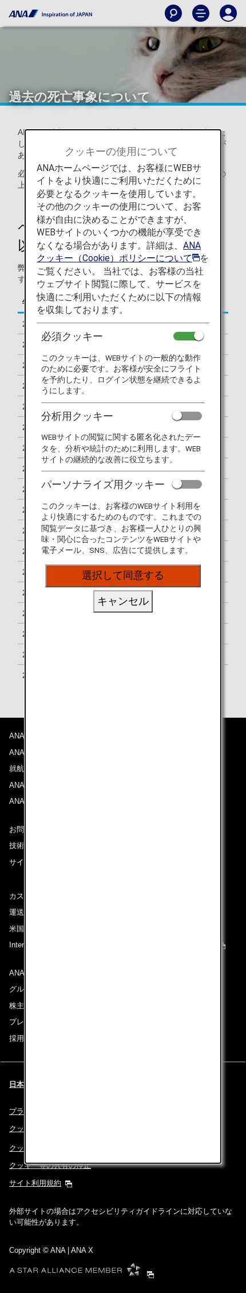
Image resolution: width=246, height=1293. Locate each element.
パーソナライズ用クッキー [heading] (103, 484)
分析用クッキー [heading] (77, 416)
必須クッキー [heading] (72, 336)
